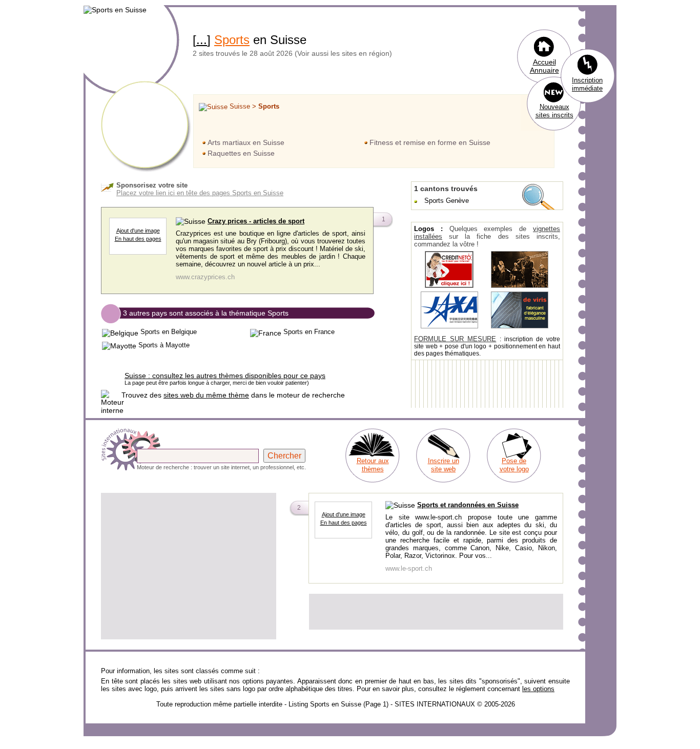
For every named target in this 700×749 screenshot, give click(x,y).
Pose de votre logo (514, 465)
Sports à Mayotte (164, 345)
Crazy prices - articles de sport (256, 221)
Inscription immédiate (587, 84)
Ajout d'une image (138, 230)
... (201, 40)
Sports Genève (446, 200)
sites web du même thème (206, 395)
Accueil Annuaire (544, 66)
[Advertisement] (188, 566)
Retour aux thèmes (373, 465)
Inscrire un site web (443, 465)
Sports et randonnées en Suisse (468, 505)
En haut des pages (138, 239)
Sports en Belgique (168, 332)
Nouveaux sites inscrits (554, 111)
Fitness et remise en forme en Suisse (429, 142)
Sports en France (309, 332)
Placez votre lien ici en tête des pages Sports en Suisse (199, 193)
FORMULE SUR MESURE (455, 339)
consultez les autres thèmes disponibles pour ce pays (225, 375)
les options (538, 689)
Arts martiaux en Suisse (246, 142)
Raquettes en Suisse (241, 153)
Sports (232, 40)
